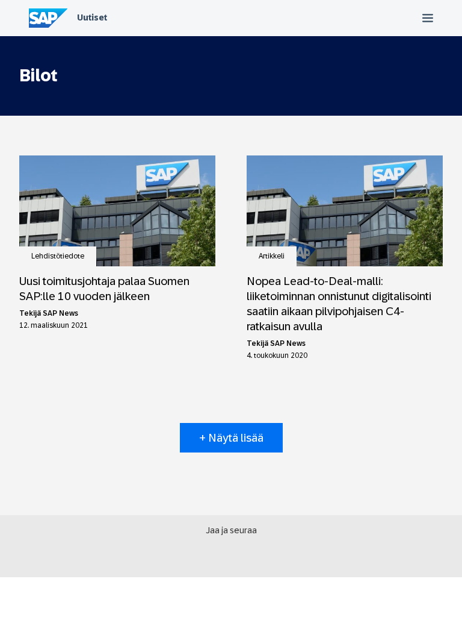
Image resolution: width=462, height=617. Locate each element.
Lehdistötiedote (57, 256)
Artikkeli (272, 256)
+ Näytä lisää (231, 437)
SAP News (60, 313)
